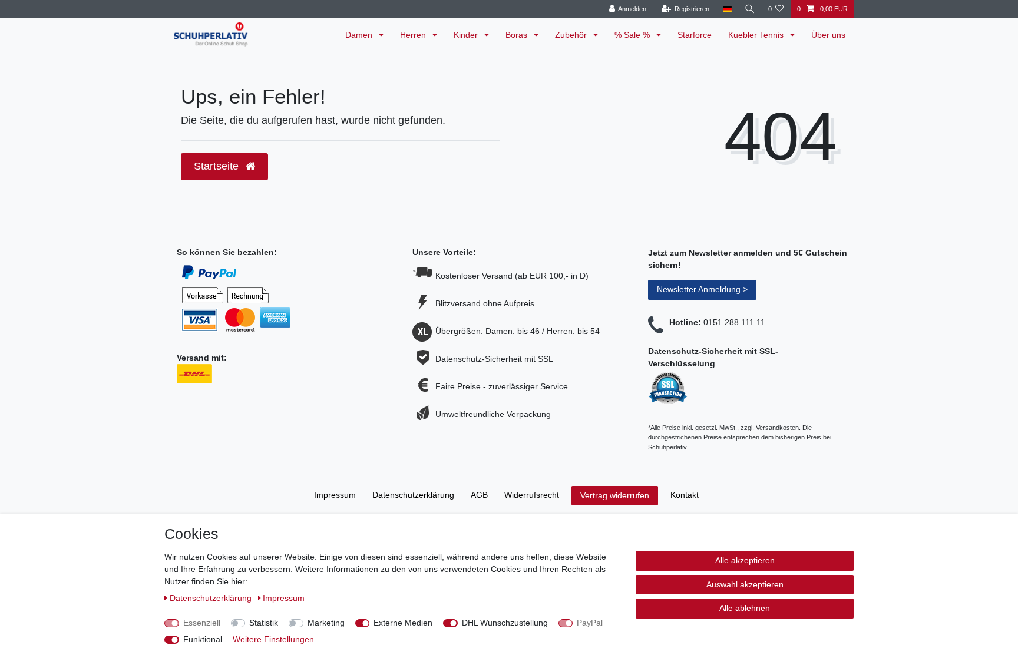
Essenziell (201, 622)
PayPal (590, 622)
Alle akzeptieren (745, 560)
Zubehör (572, 34)
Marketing (326, 622)
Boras (517, 34)
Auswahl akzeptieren (745, 584)
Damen (360, 34)
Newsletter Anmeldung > (702, 289)
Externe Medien (403, 622)
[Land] (727, 9)
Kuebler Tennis (757, 34)
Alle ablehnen (744, 608)
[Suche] (750, 9)
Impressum (335, 495)
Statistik (263, 622)
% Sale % (633, 34)
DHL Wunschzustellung (505, 622)
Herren (414, 34)
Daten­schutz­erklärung (413, 495)
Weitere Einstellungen (273, 639)
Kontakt (684, 495)
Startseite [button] (218, 166)
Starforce (694, 34)
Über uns (828, 34)
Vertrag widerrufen (614, 495)
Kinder (467, 34)
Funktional (202, 639)
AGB (479, 495)
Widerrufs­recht (531, 495)
